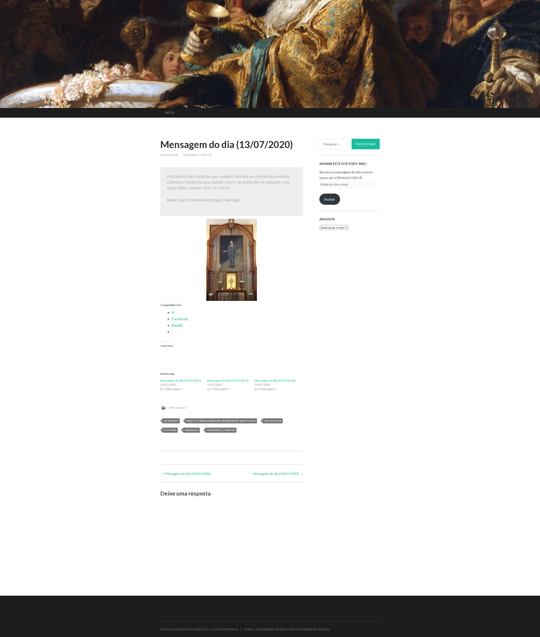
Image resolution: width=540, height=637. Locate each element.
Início (170, 112)
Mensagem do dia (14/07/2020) (278, 473)
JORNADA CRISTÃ (197, 155)
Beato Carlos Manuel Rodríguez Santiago (221, 420)
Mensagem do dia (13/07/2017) (227, 380)
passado (191, 430)
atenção (171, 420)
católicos (272, 420)
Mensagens (177, 407)
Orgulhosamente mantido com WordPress (199, 629)
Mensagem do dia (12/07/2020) (185, 473)
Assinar (329, 199)
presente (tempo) (221, 430)
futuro (170, 430)
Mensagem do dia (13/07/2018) (274, 380)
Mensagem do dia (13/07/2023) (180, 380)
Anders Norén (316, 629)
